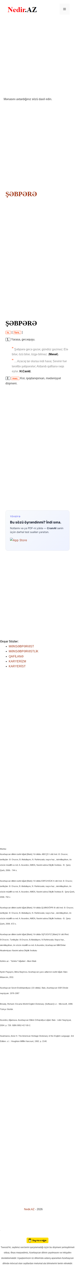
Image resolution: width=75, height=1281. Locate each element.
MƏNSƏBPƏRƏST (21, 646)
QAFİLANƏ (16, 656)
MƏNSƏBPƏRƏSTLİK (23, 651)
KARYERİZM (17, 661)
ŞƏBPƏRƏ (21, 194)
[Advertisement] (37, 57)
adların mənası (6, 1235)
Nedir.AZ (29, 1209)
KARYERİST (17, 666)
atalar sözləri (6, 1230)
